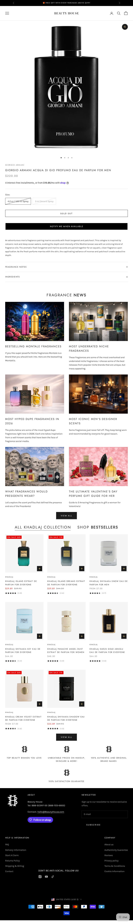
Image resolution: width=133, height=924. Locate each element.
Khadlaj (9, 577)
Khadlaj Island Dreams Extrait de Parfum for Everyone (66, 583)
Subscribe (93, 825)
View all (66, 515)
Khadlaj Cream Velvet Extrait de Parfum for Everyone (23, 718)
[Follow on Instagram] (40, 876)
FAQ (7, 844)
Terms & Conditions (114, 866)
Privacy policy (111, 860)
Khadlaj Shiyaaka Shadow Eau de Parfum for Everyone (66, 718)
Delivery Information (15, 850)
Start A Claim (12, 855)
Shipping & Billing (14, 866)
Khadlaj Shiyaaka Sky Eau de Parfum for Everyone (23, 651)
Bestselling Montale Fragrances (33, 346)
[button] (66, 226)
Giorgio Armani (14, 165)
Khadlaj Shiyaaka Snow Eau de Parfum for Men (109, 583)
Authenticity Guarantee (116, 850)
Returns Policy (12, 860)
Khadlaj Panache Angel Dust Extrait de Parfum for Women (65, 651)
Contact (9, 871)
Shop (97, 527)
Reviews (108, 855)
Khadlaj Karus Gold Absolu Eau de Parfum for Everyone (107, 651)
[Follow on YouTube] (46, 876)
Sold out (66, 213)
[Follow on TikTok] (52, 876)
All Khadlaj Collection (43, 527)
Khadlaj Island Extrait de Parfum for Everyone (21, 583)
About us (108, 844)
